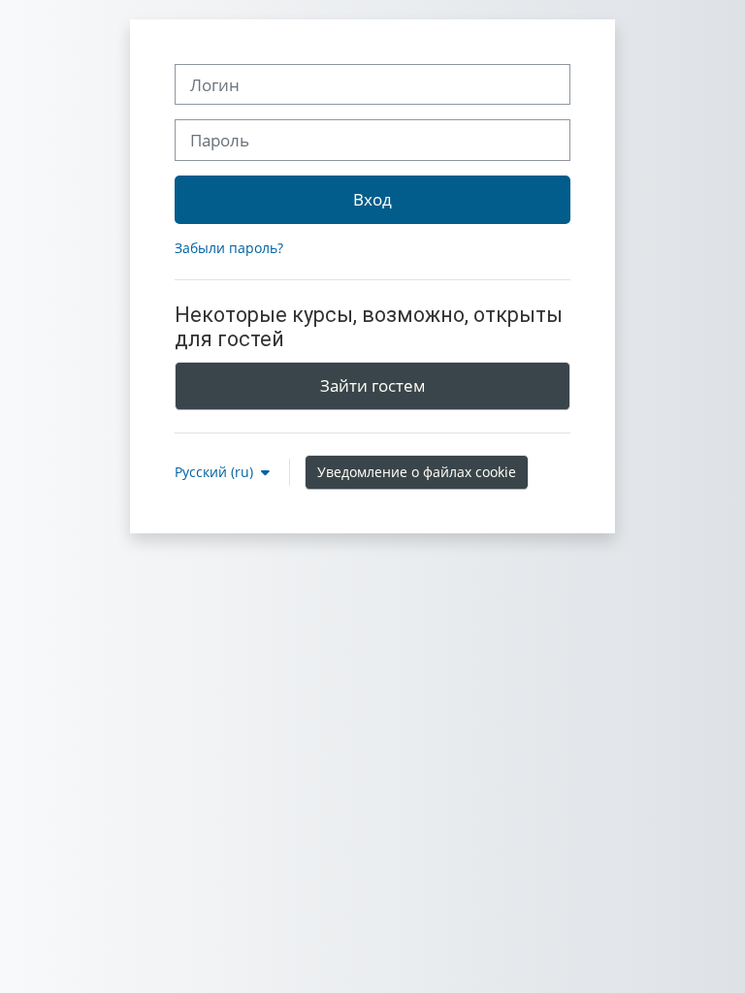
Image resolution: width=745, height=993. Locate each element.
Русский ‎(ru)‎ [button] (216, 472)
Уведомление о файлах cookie (416, 472)
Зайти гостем (373, 385)
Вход (372, 198)
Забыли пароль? (229, 248)
